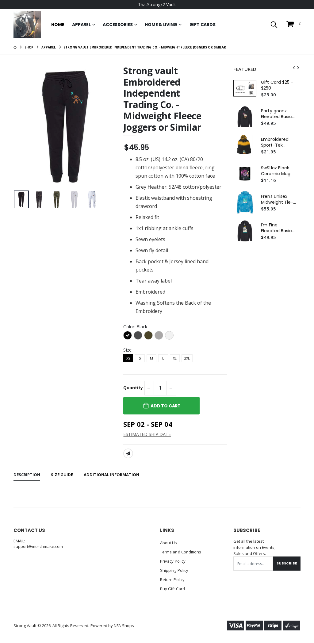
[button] (274, 25)
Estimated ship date (147, 434)
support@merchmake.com (38, 546)
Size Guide (62, 474)
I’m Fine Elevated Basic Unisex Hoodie (276, 228)
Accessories (117, 24)
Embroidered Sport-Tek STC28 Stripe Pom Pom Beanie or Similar (275, 142)
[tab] (26, 475)
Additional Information (111, 474)
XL (175, 358)
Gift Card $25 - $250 (277, 85)
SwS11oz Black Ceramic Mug (275, 171)
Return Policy (172, 579)
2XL (187, 358)
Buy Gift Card (172, 588)
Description (26, 474)
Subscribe (287, 563)
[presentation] (23, 127)
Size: (127, 350)
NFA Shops (124, 625)
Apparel (81, 24)
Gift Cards (203, 24)
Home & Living (161, 24)
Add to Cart (166, 406)
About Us (168, 542)
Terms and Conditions (180, 552)
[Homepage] (15, 47)
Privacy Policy (173, 561)
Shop (29, 47)
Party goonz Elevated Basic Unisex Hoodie (276, 114)
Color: (135, 326)
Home (57, 24)
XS (128, 358)
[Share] (128, 453)
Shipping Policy (174, 570)
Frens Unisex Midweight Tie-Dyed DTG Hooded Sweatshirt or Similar (277, 199)
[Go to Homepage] (27, 24)
